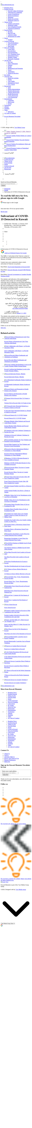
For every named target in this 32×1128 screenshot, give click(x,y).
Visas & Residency (13, 43)
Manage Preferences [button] (10, 760)
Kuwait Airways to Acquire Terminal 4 (15, 682)
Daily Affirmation (13, 63)
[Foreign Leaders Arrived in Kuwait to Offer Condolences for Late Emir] (17, 612)
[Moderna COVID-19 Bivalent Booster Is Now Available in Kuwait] (17, 460)
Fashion (10, 65)
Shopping (10, 17)
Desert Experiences (13, 15)
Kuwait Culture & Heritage (15, 11)
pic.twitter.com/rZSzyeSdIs (20, 308)
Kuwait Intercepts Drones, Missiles (14, 377)
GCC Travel (11, 84)
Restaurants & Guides (14, 36)
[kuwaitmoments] (7, 686)
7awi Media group (21, 889)
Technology (7, 105)
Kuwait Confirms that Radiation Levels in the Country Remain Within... (17, 370)
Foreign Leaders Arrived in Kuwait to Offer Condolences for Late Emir (16, 616)
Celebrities (11, 100)
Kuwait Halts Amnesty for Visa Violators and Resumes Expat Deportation (17, 445)
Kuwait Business (12, 52)
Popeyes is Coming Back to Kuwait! (14, 649)
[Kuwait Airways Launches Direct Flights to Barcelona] (17, 663)
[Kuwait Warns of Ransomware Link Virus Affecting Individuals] (17, 338)
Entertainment (8, 99)
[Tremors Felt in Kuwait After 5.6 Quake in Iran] (17, 400)
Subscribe (5, 774)
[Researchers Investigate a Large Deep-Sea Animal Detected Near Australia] (17, 535)
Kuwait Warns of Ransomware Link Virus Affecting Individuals (16, 342)
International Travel (13, 83)
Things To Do (8, 22)
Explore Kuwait (8, 9)
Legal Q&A (11, 49)
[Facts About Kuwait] (10, 604)
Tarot (9, 87)
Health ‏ (6, 190)
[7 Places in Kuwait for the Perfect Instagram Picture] (17, 672)
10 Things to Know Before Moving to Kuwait (17, 574)
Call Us (6, 755)
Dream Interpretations (14, 89)
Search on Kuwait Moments (8, 182)
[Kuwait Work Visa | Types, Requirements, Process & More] (17, 578)
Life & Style (7, 60)
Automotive (11, 71)
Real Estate (11, 46)
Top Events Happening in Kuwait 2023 (18, 267)
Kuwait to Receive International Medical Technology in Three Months (15, 454)
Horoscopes (7, 86)
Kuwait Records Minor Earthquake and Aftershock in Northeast (15, 360)
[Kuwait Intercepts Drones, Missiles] (14, 374)
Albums (6, 107)
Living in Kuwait (9, 41)
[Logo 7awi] (4, 882)
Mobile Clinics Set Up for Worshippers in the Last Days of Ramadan (17, 500)
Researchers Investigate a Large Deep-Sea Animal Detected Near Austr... (16, 539)
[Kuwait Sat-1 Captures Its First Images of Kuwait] (17, 597)
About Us (7, 753)
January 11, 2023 (21, 313)
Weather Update (12, 57)
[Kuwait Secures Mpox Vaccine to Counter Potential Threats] (17, 469)
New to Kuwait (12, 44)
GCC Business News (14, 54)
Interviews (11, 111)
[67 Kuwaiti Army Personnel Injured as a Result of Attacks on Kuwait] (17, 407)
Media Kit (7, 761)
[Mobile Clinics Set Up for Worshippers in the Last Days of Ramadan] (17, 497)
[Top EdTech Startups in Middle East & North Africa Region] (17, 544)
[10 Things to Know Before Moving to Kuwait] (17, 571)
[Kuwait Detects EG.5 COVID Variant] (15, 415)
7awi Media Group (19, 127)
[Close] (1, 3)
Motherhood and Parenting (15, 68)
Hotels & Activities (13, 19)
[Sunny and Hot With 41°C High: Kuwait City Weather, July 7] (17, 621)
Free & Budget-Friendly (14, 27)
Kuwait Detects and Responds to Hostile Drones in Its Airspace (15, 394)
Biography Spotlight (13, 59)
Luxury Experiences (13, 14)
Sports (6, 38)
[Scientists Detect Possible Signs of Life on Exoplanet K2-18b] (17, 506)
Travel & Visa (8, 76)
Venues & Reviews (13, 73)
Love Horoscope (12, 97)
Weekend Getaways (13, 20)
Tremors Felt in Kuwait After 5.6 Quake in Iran (17, 403)
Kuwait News (12, 51)
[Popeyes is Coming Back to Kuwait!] (15, 646)
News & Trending (9, 47)
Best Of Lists (11, 33)
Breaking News (8, 7)
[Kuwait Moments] (7, 4)
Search (3, 185)
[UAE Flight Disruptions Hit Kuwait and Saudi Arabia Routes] (17, 653)
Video (6, 110)
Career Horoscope (13, 95)
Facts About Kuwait (10, 607)
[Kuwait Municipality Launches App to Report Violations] (17, 638)
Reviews (10, 31)
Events (10, 103)
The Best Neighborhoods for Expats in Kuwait (17, 566)
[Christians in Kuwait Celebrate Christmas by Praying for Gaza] (17, 432)
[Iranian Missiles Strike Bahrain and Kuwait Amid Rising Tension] (17, 423)
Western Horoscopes (13, 91)
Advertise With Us (9, 757)
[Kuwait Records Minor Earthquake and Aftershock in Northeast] (17, 357)
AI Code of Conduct (10, 113)
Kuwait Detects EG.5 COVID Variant (15, 418)
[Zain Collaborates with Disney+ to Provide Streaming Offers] (17, 347)
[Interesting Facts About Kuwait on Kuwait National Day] (17, 587)
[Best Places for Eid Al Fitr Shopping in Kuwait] (17, 630)
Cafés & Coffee (12, 35)
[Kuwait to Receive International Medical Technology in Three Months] (17, 450)
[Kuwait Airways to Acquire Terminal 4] (16, 679)
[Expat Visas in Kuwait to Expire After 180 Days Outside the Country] (17, 478)
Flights (10, 79)
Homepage (7, 188)
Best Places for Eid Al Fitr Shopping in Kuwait (17, 633)
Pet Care (10, 62)
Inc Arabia (7, 75)
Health (10, 67)
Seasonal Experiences (14, 28)
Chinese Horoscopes (13, 92)
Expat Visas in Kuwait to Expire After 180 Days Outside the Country (16, 482)
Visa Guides (11, 81)
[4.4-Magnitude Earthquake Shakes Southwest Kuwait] (17, 381)
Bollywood (11, 102)
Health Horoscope (13, 94)
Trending (6, 108)
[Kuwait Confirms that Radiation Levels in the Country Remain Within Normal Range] (17, 366)
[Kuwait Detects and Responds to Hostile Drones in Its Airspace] (17, 390)
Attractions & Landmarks (15, 12)
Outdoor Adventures (13, 23)
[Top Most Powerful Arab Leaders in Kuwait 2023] (17, 554)
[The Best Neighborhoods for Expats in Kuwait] (17, 563)
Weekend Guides (12, 25)
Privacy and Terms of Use (11, 758)
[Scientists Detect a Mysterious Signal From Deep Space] (17, 526)
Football (10, 39)
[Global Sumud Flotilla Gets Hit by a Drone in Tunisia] (17, 487)
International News (13, 55)
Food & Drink (8, 30)
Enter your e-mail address (9, 771)
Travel (9, 70)
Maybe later (4, 211)
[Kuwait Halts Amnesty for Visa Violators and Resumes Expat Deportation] (17, 441)
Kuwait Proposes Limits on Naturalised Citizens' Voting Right (16, 149)
